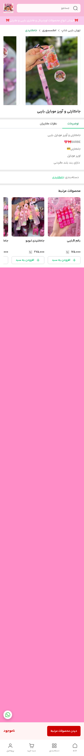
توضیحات (73, 123)
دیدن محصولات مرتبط (64, 731)
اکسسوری (49, 30)
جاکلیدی (31, 30)
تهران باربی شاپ (71, 30)
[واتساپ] (7, 714)
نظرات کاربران (48, 123)
